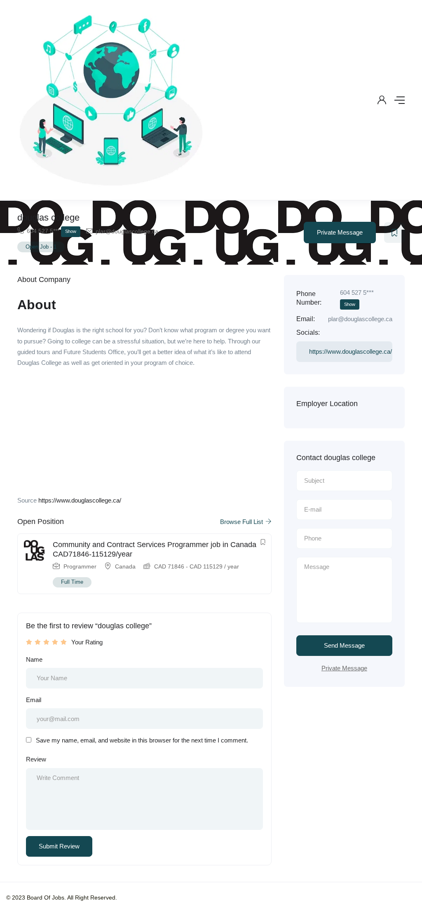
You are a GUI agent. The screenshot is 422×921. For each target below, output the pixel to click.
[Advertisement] (144, 434)
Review (36, 759)
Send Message (344, 645)
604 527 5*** (51, 231)
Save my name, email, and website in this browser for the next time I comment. (142, 740)
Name (34, 659)
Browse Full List (242, 521)
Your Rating (87, 642)
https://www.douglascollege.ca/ (79, 500)
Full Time (72, 582)
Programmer (79, 566)
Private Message (340, 232)
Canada (125, 566)
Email (33, 699)
